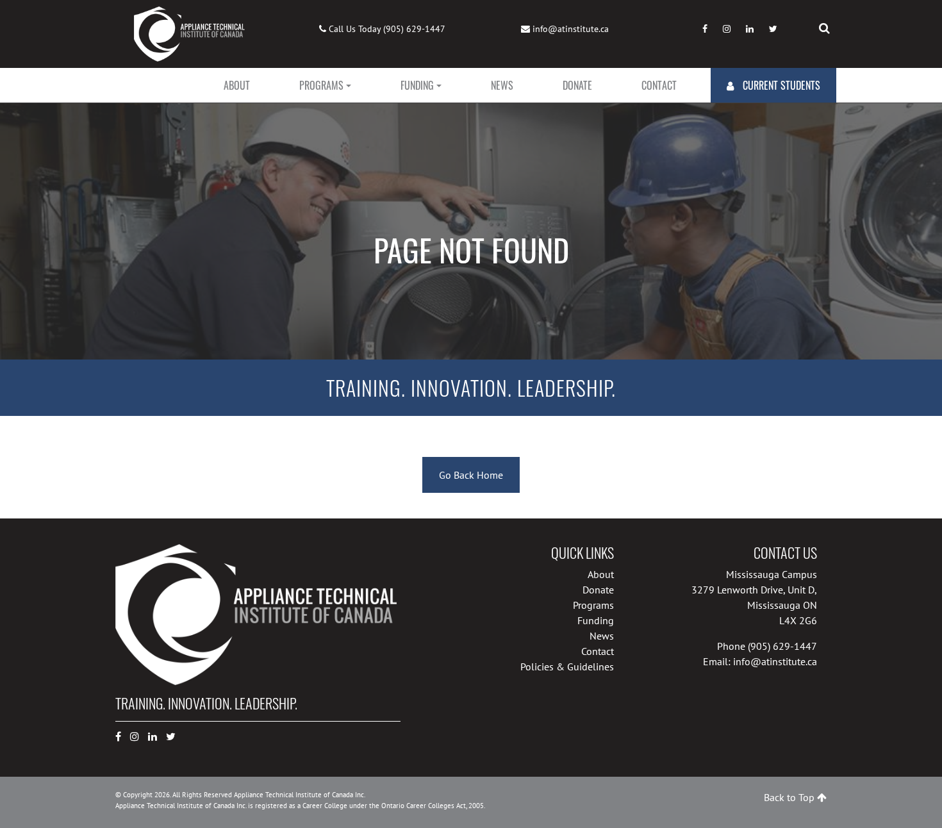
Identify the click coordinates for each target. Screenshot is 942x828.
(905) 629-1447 (414, 29)
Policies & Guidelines (567, 666)
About (237, 85)
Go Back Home (471, 474)
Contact (659, 85)
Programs (321, 85)
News (502, 85)
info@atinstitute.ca (571, 29)
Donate (577, 85)
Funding (417, 85)
